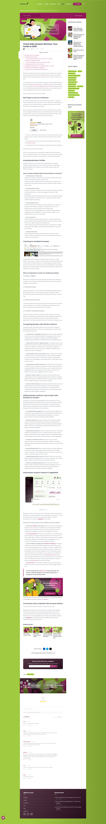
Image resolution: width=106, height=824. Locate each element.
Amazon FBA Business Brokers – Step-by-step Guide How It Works (78, 57)
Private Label (71, 97)
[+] (39, 712)
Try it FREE (77, 4)
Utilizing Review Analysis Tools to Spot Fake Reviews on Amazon (39, 66)
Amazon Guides (72, 73)
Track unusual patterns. (32, 533)
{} (38, 712)
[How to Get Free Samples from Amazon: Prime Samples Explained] (70, 42)
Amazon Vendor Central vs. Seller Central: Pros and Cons (57, 636)
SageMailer (41, 519)
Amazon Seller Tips (72, 71)
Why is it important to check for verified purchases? (37, 62)
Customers (53, 4)
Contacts (68, 4)
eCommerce (80, 86)
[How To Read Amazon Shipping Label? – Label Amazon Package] (70, 35)
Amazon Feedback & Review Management (30, 10)
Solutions (39, 4)
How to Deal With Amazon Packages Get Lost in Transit (78, 29)
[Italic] (26, 712)
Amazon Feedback (72, 77)
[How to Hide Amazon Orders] (70, 50)
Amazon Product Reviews (74, 88)
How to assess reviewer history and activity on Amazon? (38, 58)
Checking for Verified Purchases (32, 60)
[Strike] (29, 712)
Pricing (46, 4)
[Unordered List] (32, 712)
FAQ (59, 4)
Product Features (72, 86)
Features (25, 797)
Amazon (79, 71)
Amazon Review (25, 21)
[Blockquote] (33, 712)
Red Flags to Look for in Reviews (31, 55)
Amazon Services (72, 79)
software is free (43, 570)
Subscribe (53, 666)
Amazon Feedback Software (74, 75)
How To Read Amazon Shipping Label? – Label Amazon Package (78, 36)
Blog (63, 4)
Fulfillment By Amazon (73, 92)
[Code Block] (35, 712)
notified (35, 526)
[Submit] (38, 15)
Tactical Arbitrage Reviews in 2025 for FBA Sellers (47, 635)
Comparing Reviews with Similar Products (34, 64)
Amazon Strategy (72, 84)
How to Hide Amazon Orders (27, 634)
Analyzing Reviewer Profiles (30, 57)
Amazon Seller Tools (73, 82)
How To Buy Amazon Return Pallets (37, 635)
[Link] (36, 712)
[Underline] (27, 712)
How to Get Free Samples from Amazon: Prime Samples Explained (78, 44)
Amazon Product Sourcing (74, 95)
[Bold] (24, 712)
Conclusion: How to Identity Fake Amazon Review (35, 69)
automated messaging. (49, 543)
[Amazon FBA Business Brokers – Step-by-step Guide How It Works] (70, 55)
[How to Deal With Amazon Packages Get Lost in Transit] (70, 28)
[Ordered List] (30, 712)
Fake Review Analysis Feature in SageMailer (34, 67)
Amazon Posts (71, 90)
